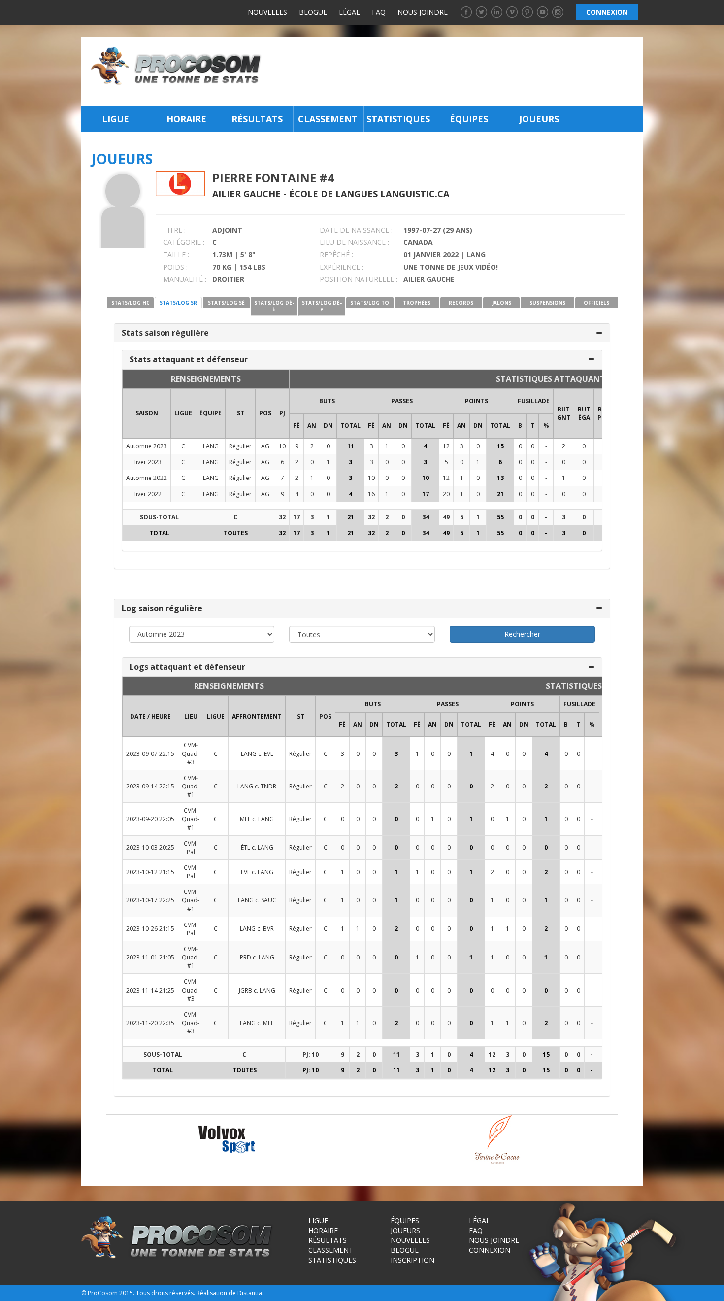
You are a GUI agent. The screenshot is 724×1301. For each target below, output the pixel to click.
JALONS (501, 302)
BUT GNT (563, 413)
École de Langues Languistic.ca (369, 194)
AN (311, 425)
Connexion (489, 1250)
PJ (282, 413)
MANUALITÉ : (184, 279)
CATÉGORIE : (183, 242)
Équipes (469, 119)
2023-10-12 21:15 (150, 872)
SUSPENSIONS (547, 302)
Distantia (249, 1293)
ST (240, 413)
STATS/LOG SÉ (226, 302)
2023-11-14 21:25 (150, 990)
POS (265, 413)
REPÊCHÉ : (336, 254)
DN (328, 425)
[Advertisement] (455, 71)
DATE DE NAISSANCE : (356, 230)
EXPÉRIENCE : (341, 267)
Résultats (257, 119)
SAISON (146, 413)
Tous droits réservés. (165, 1293)
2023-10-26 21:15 (150, 928)
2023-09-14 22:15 (150, 786)
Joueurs (539, 119)
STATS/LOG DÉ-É (274, 306)
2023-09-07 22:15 (150, 754)
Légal (349, 12)
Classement (328, 119)
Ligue (115, 119)
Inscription (412, 1260)
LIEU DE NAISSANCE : (354, 242)
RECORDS (461, 302)
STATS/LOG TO (369, 302)
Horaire (186, 119)
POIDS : (175, 267)
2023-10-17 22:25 (150, 900)
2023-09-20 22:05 (150, 819)
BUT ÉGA (584, 413)
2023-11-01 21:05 (150, 957)
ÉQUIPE (210, 413)
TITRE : (174, 230)
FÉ (296, 425)
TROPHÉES (416, 302)
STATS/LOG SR (178, 302)
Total (350, 425)
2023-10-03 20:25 (150, 847)
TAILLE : (176, 254)
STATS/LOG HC (130, 302)
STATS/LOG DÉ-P (322, 306)
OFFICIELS (596, 302)
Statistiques (398, 119)
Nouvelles (267, 12)
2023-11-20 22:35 (150, 1023)
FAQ (379, 12)
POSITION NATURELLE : (358, 279)
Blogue (313, 12)
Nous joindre (422, 12)
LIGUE (183, 413)
